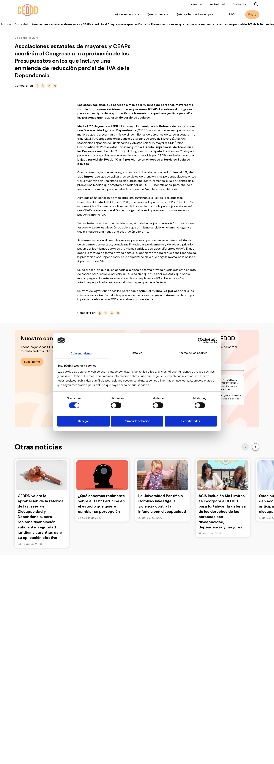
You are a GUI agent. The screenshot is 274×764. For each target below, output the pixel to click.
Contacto (239, 4)
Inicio (7, 24)
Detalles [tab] (137, 352)
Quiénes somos (127, 14)
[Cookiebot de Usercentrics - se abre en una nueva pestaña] (200, 340)
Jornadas (196, 4)
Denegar (83, 420)
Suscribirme (32, 362)
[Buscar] (256, 4)
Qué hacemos (157, 14)
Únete (252, 14)
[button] (245, 447)
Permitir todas (190, 420)
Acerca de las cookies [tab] (193, 352)
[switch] (116, 405)
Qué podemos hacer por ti (196, 14)
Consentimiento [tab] (81, 353)
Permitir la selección (137, 420)
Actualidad (217, 4)
